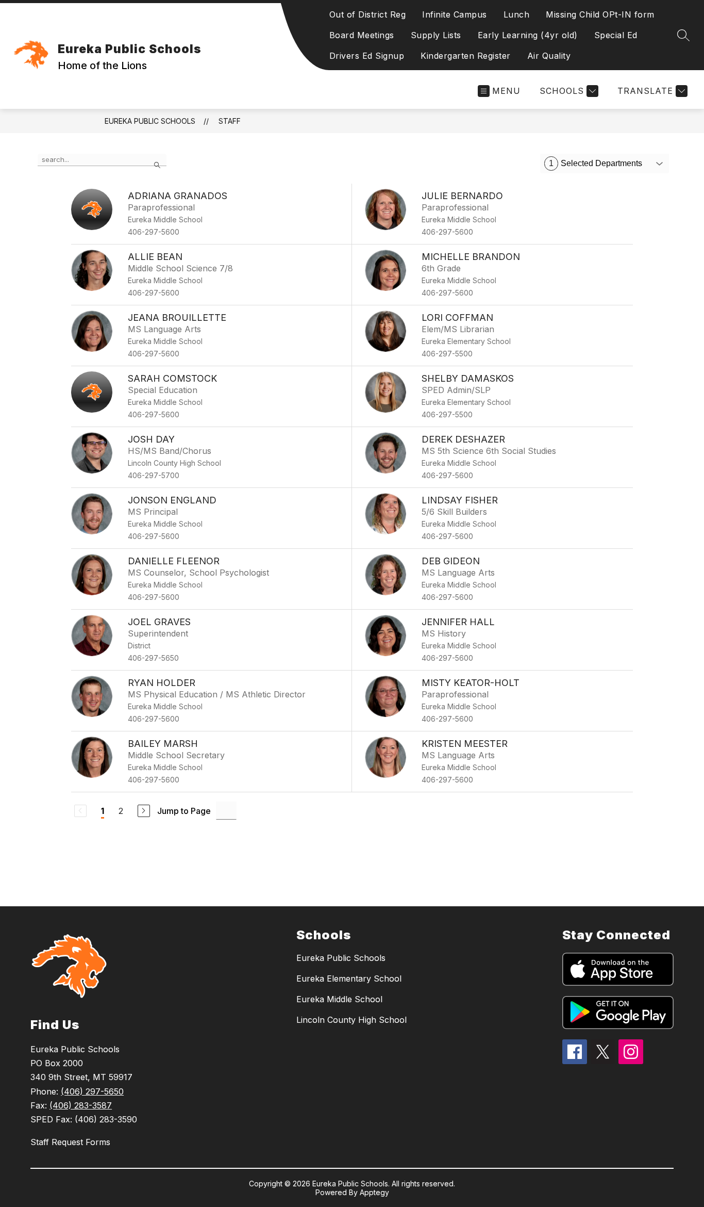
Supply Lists (436, 35)
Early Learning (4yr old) (528, 35)
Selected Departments (595, 163)
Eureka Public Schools (150, 121)
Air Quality (549, 56)
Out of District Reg (367, 14)
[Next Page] (144, 811)
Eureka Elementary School (348, 978)
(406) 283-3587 (80, 1105)
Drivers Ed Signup (367, 56)
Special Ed (616, 35)
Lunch (517, 14)
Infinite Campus (454, 14)
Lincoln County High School (351, 1020)
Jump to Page (184, 811)
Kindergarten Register (466, 56)
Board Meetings (361, 35)
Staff (230, 121)
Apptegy (374, 1192)
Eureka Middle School (339, 999)
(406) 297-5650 (92, 1091)
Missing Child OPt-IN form (600, 14)
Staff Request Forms (70, 1142)
